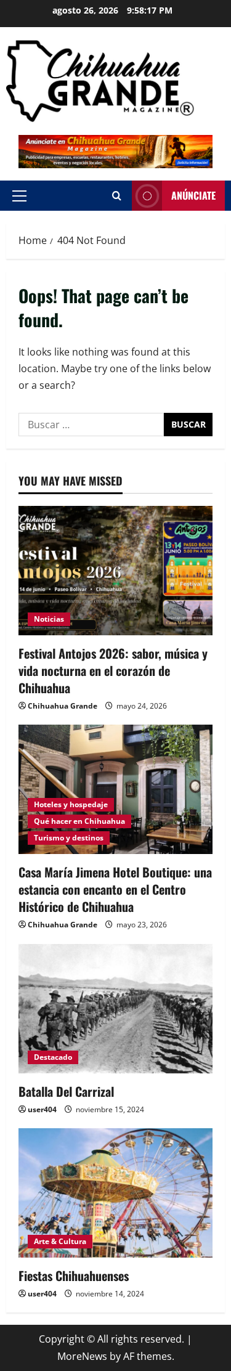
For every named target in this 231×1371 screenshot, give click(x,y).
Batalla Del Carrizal (66, 1091)
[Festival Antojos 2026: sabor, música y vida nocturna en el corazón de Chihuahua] (115, 570)
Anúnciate (193, 195)
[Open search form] (116, 196)
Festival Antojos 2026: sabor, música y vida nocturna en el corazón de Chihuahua (113, 670)
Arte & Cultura (60, 1241)
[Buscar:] (91, 424)
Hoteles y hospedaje (71, 804)
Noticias (49, 619)
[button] (19, 196)
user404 (42, 1109)
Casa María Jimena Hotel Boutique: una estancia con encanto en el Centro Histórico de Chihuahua (115, 889)
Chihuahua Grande (62, 706)
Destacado (53, 1057)
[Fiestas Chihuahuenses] (115, 1193)
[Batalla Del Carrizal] (115, 1008)
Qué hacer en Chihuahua (79, 821)
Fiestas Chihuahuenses (73, 1275)
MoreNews (82, 1356)
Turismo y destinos (68, 837)
